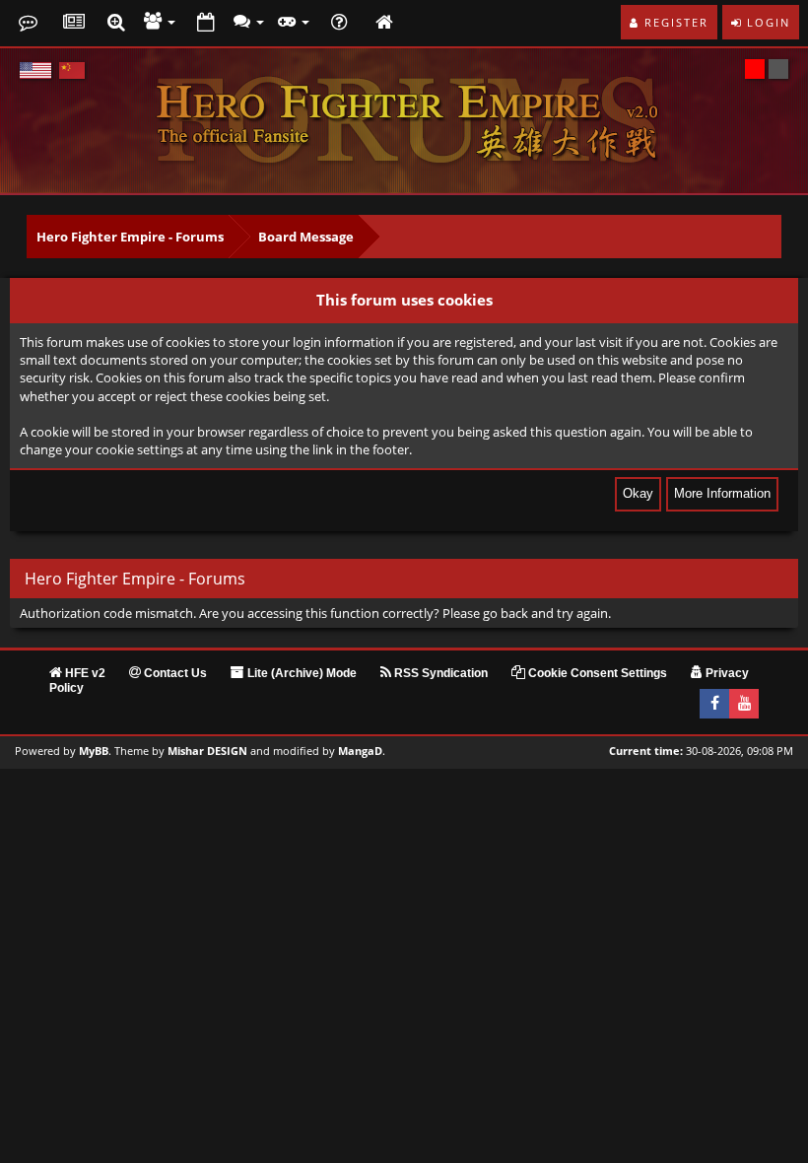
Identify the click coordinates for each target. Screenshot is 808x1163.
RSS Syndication (439, 673)
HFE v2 (83, 673)
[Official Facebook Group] (714, 703)
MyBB (93, 751)
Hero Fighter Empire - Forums (130, 236)
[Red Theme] (755, 69)
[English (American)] (35, 70)
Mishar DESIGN (207, 751)
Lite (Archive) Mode (300, 673)
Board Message (306, 236)
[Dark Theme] (778, 69)
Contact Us (174, 673)
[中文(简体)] (72, 70)
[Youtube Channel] (744, 703)
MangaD (360, 751)
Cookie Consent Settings (596, 673)
